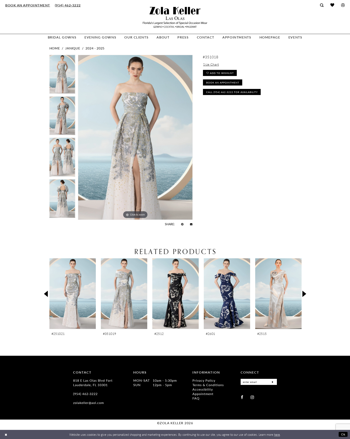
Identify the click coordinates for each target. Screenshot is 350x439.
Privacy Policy (203, 380)
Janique (72, 48)
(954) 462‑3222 (85, 393)
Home (54, 48)
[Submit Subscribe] (272, 382)
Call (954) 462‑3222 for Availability (232, 92)
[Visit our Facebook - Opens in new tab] (242, 396)
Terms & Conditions (208, 384)
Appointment (202, 393)
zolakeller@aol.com (88, 402)
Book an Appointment (222, 82)
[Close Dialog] (6, 434)
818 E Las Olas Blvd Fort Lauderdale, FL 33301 (93, 382)
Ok (343, 434)
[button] (343, 5)
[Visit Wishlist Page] (332, 5)
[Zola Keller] (175, 17)
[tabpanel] (62, 75)
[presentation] (72, 293)
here (277, 434)
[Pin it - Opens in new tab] (182, 224)
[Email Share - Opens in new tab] (191, 224)
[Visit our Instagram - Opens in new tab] (252, 396)
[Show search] (322, 5)
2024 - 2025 (95, 48)
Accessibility (202, 389)
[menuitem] (28, 5)
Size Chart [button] (211, 64)
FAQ (196, 398)
